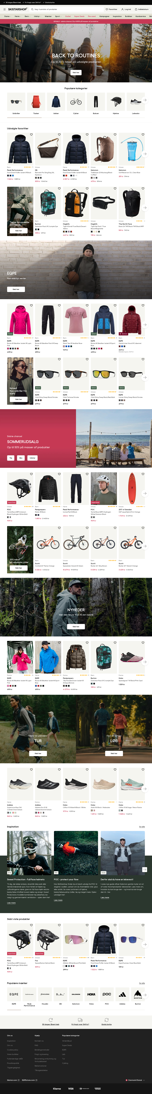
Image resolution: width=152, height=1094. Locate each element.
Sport (57, 16)
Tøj (10, 458)
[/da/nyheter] (76, 607)
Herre (17, 16)
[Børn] (30, 16)
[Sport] (61, 16)
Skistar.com (12, 1080)
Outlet (68, 16)
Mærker (48, 16)
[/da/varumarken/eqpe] (76, 270)
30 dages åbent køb (13, 2)
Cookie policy (12, 1050)
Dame (6, 16)
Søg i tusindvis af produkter (46, 9)
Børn (27, 16)
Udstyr (37, 16)
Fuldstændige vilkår (15, 1059)
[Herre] (20, 16)
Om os (10, 1045)
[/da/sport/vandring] (38, 729)
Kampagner (104, 16)
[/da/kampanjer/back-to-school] (76, 53)
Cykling (65, 1063)
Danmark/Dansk (135, 1080)
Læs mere (11, 903)
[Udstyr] (41, 16)
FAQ (36, 1045)
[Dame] (10, 16)
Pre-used (92, 16)
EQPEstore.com (28, 1080)
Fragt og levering (41, 1054)
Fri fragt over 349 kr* (33, 2)
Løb (63, 1054)
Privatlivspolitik (13, 1063)
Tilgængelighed (13, 1068)
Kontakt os (39, 1041)
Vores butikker (12, 1054)
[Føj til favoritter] (31, 134)
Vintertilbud (67, 1041)
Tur (63, 1059)
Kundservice (141, 16)
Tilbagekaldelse (41, 1070)
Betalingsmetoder (42, 1050)
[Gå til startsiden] (17, 9)
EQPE (64, 1050)
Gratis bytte (50, 2)
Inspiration (117, 16)
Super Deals (79, 16)
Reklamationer (41, 1066)
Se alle (142, 827)
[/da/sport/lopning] (114, 729)
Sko (20, 458)
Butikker (128, 16)
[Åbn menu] (5, 9)
